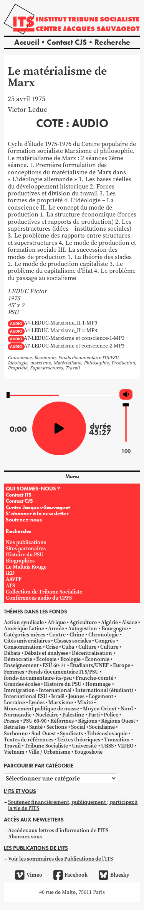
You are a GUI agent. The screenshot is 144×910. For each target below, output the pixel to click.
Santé (36, 727)
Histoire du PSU (24, 554)
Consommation (23, 647)
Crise (52, 647)
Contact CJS (67, 42)
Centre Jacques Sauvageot (87, 28)
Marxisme (60, 702)
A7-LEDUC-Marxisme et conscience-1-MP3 (74, 338)
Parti (94, 714)
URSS (107, 745)
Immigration (19, 690)
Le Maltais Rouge (26, 567)
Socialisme (102, 727)
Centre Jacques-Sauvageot (38, 507)
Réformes (62, 721)
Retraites (14, 727)
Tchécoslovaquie (107, 733)
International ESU (25, 696)
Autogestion (82, 628)
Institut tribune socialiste (87, 19)
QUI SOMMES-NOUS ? (33, 488)
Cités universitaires (27, 640)
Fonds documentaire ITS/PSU (63, 672)
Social (78, 727)
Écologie (46, 659)
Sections (56, 727)
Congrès (105, 640)
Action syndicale (24, 622)
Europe (121, 665)
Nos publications (26, 542)
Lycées (37, 702)
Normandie (17, 714)
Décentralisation (92, 653)
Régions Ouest (118, 721)
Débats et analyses (46, 653)
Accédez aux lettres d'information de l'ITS (58, 830)
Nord (127, 708)
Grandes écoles (22, 684)
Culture (87, 647)
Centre (57, 634)
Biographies (20, 560)
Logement (101, 696)
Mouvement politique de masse (41, 708)
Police (111, 714)
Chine (77, 634)
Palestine (73, 714)
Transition (117, 739)
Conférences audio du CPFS (39, 598)
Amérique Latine (24, 628)
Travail (12, 745)
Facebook (76, 875)
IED (10, 573)
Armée (56, 628)
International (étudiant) (104, 690)
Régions (87, 721)
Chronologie (103, 634)
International (55, 690)
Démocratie (18, 659)
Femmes (14, 672)
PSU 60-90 (34, 721)
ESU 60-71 (54, 665)
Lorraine (14, 702)
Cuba (68, 647)
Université (84, 745)
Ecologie (70, 659)
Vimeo (34, 875)
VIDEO (126, 745)
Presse (11, 721)
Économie (97, 659)
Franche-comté (94, 678)
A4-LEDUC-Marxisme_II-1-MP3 (60, 323)
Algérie (109, 622)
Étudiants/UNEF (89, 665)
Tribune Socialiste (46, 745)
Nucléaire (46, 714)
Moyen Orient (100, 708)
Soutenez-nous (24, 519)
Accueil (26, 42)
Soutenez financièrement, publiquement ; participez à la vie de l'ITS (72, 805)
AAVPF (14, 579)
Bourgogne (114, 628)
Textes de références (28, 739)
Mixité (85, 702)
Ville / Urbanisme (49, 752)
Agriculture (83, 622)
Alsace (129, 622)
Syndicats (71, 733)
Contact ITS (18, 494)
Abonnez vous (25, 836)
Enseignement (21, 665)
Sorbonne (16, 733)
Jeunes (76, 696)
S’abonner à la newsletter (37, 513)
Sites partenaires (26, 548)
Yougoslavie (88, 752)
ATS (10, 585)
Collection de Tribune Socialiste (44, 591)
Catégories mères (24, 634)
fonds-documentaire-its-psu (38, 678)
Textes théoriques (78, 739)
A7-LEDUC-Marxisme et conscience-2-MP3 (74, 346)
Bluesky (119, 875)
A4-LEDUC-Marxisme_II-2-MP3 (60, 331)
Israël (58, 696)
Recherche (112, 42)
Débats (12, 653)
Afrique (57, 622)
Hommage (98, 684)
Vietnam (14, 752)
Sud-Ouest (43, 733)
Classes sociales (72, 640)
